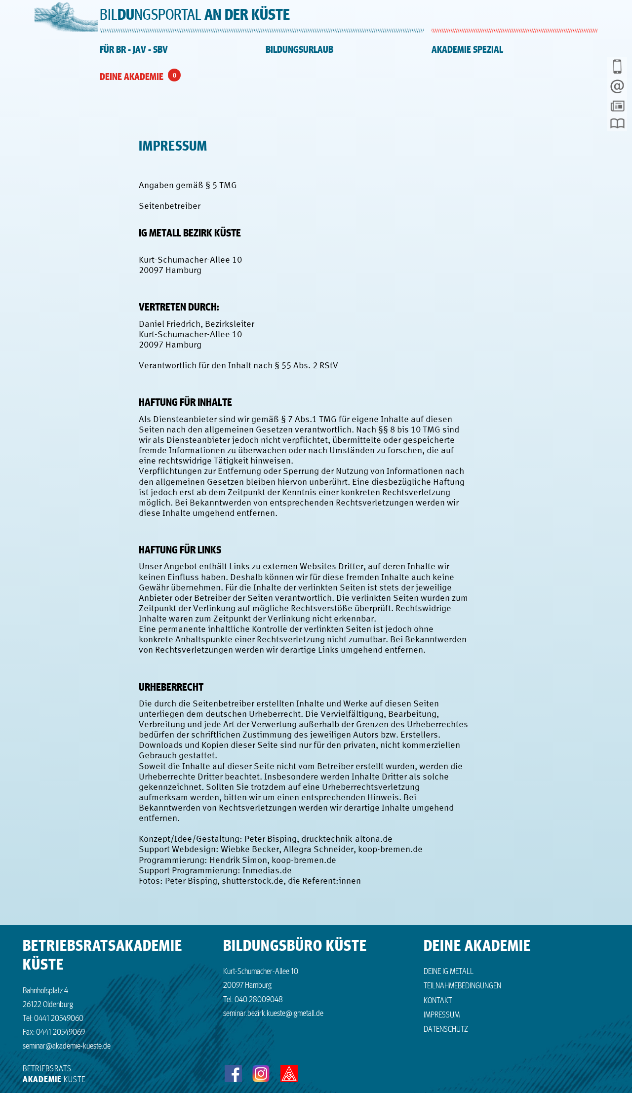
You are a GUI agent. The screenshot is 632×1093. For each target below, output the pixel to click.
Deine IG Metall (449, 970)
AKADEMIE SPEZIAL (467, 49)
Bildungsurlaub (299, 49)
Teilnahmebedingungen (462, 984)
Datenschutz (446, 1028)
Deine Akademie (131, 76)
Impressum (442, 1014)
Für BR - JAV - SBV (134, 49)
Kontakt (438, 999)
